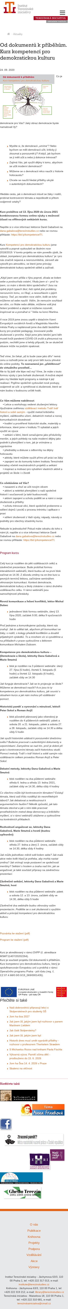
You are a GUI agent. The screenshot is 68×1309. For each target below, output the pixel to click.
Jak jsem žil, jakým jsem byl (25, 1035)
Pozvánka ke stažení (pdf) (15, 933)
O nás (34, 1224)
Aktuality (17, 34)
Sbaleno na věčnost (20, 1068)
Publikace (34, 1230)
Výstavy (34, 1267)
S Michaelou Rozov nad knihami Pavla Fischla (35, 1049)
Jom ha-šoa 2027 (19, 1016)
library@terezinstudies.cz (49, 1292)
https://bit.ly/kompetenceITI (26, 234)
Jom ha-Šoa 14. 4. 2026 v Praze (28, 1063)
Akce (34, 1261)
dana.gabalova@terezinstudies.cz (19, 230)
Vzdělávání (34, 1255)
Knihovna (34, 1237)
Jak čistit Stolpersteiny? (22, 1030)
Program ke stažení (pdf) (14, 939)
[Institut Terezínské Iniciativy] (18, 13)
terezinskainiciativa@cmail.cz (34, 1303)
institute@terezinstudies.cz (34, 1284)
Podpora (34, 1249)
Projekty (34, 1243)
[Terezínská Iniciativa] (50, 22)
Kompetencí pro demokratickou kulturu (28, 244)
